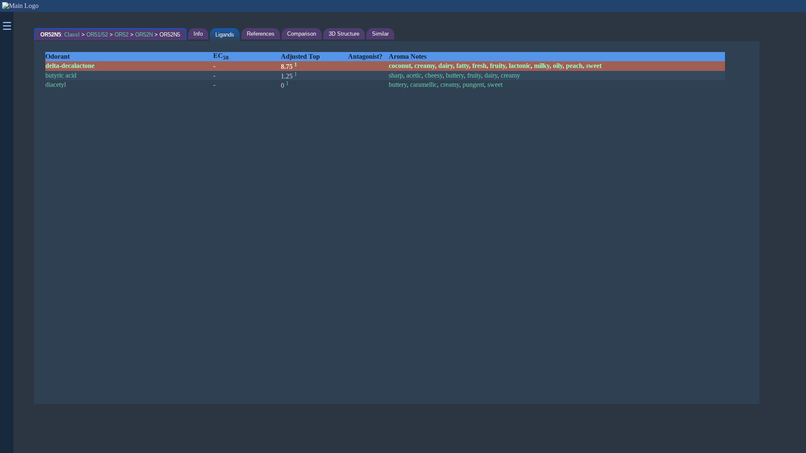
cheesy (433, 75)
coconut (400, 65)
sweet (594, 65)
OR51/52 (97, 34)
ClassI (72, 34)
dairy (445, 65)
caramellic (423, 84)
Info (198, 34)
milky (542, 65)
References (261, 34)
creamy (424, 65)
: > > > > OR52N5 (110, 34)
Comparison (301, 34)
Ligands (224, 34)
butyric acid (60, 75)
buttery (455, 75)
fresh (479, 65)
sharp (396, 75)
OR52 (121, 34)
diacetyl (55, 84)
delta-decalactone (69, 65)
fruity (497, 65)
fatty (462, 65)
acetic (413, 75)
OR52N (144, 34)
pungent (473, 84)
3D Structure (344, 34)
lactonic (520, 65)
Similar (380, 34)
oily (558, 65)
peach (574, 65)
